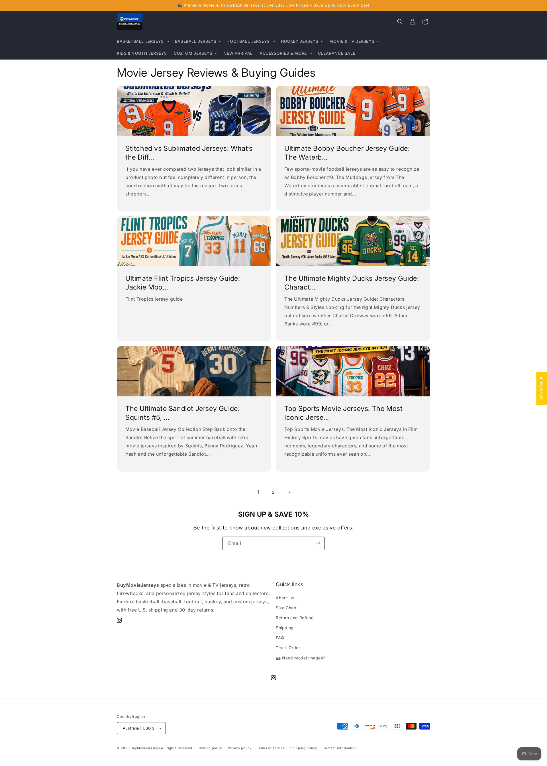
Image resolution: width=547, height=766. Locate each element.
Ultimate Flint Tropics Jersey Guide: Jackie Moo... (182, 282)
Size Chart (286, 607)
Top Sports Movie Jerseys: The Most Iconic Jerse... (343, 412)
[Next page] (289, 492)
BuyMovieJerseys (145, 748)
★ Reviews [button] (541, 388)
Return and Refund (295, 617)
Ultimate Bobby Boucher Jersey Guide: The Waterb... (347, 152)
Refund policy (210, 748)
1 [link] (258, 492)
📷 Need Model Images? (300, 657)
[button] (142, 41)
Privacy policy (240, 748)
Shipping (285, 627)
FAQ (280, 637)
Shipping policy (303, 748)
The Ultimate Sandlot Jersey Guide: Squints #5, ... (182, 412)
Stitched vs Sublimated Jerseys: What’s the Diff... (189, 152)
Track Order (288, 647)
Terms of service (271, 748)
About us (285, 597)
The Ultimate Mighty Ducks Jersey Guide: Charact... (351, 282)
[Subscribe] (318, 543)
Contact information (340, 748)
